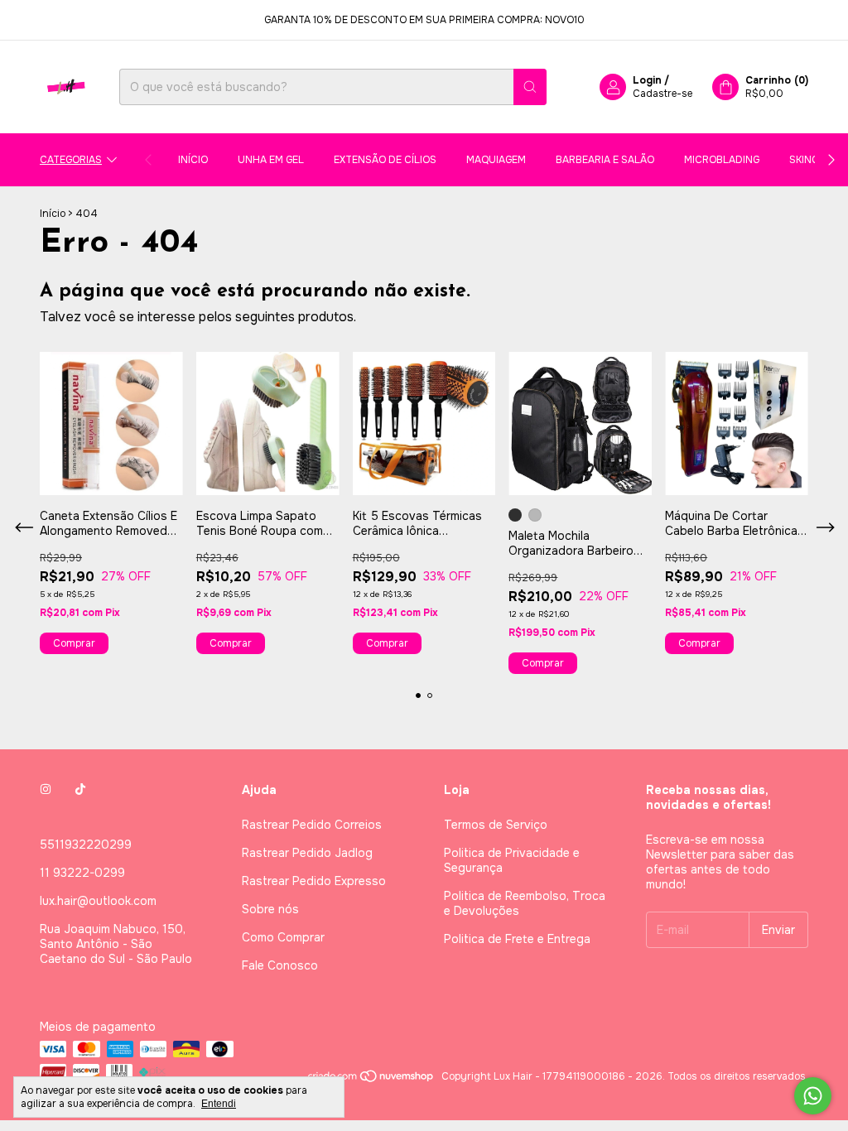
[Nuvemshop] (371, 1080)
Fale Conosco (280, 965)
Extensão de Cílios (385, 159)
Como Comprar (283, 937)
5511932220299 (86, 844)
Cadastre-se (662, 93)
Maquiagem (496, 159)
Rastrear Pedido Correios (312, 824)
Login (647, 80)
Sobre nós (270, 909)
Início (193, 159)
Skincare (813, 159)
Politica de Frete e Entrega (517, 938)
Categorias (71, 159)
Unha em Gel (271, 159)
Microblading (721, 159)
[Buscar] (530, 87)
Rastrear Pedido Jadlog (307, 852)
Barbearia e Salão (605, 159)
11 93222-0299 (82, 872)
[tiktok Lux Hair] (80, 789)
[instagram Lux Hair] (45, 789)
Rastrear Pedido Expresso (314, 881)
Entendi (218, 1103)
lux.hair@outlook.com (98, 900)
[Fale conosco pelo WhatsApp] (812, 1095)
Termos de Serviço (495, 824)
